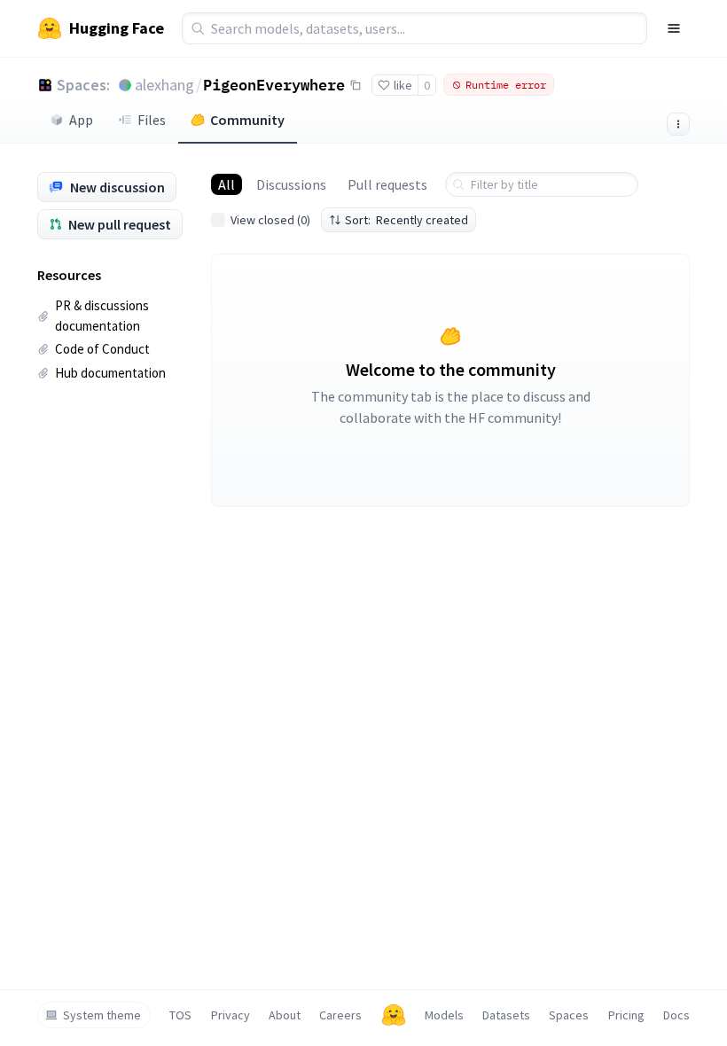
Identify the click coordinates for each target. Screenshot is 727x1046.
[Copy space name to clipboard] (355, 85)
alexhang (164, 84)
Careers (340, 1015)
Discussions (291, 184)
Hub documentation (110, 372)
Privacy (230, 1015)
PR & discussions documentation (102, 315)
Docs (676, 1015)
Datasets (506, 1015)
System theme (102, 1015)
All (226, 184)
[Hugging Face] (393, 1015)
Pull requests (387, 184)
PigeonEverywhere (274, 84)
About (285, 1015)
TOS (180, 1015)
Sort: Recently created (406, 220)
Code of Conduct (102, 348)
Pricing (626, 1015)
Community (247, 120)
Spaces (569, 1015)
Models (444, 1015)
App (81, 120)
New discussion (117, 187)
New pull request (119, 224)
